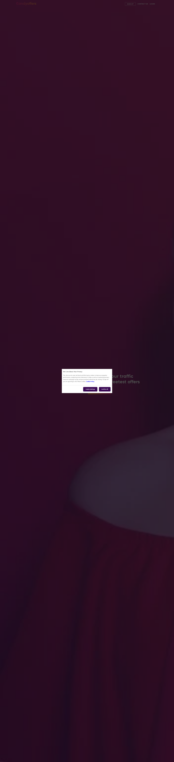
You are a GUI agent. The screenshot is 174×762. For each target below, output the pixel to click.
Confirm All (104, 389)
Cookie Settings (90, 389)
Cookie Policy (90, 381)
